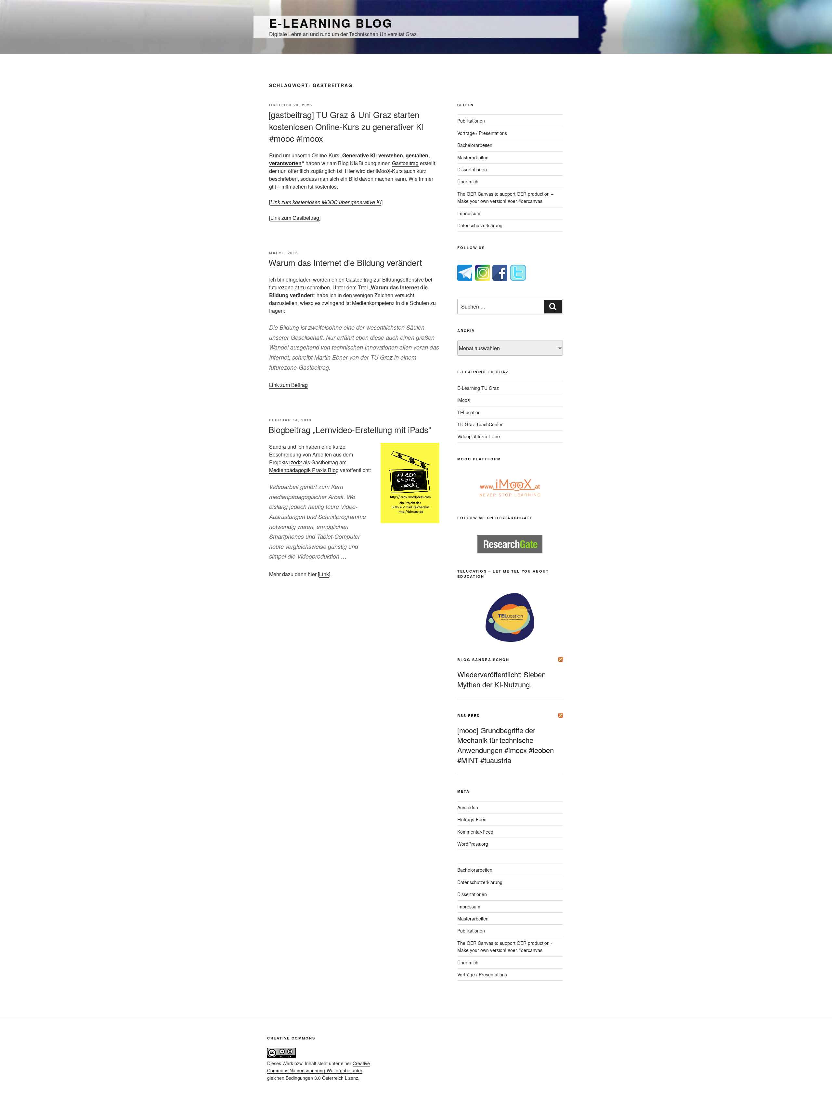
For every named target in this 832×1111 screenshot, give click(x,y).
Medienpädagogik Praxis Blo (302, 470)
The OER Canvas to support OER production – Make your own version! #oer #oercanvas (505, 197)
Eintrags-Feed (472, 819)
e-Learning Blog (331, 22)
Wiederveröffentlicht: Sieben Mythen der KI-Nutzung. (501, 679)
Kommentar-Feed (475, 831)
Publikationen (471, 120)
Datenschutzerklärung (479, 225)
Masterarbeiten (472, 157)
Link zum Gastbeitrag (294, 217)
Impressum (468, 213)
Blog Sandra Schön (483, 659)
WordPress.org (472, 843)
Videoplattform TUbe (478, 436)
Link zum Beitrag (288, 385)
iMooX (463, 400)
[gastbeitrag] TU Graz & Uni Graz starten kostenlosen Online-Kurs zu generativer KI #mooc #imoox (346, 126)
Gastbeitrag (405, 163)
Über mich (467, 181)
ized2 (295, 462)
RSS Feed (468, 715)
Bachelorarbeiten (474, 145)
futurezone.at (284, 287)
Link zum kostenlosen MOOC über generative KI (325, 202)
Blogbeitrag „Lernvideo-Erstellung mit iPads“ (349, 429)
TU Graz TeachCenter (480, 424)
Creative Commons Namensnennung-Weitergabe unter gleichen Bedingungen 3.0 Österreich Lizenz (318, 1070)
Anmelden (467, 807)
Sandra (277, 446)
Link (324, 574)
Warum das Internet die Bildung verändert (345, 262)
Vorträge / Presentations (482, 133)
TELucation (469, 412)
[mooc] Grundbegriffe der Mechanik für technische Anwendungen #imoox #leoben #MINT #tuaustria (505, 745)
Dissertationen (472, 169)
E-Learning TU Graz (478, 388)
